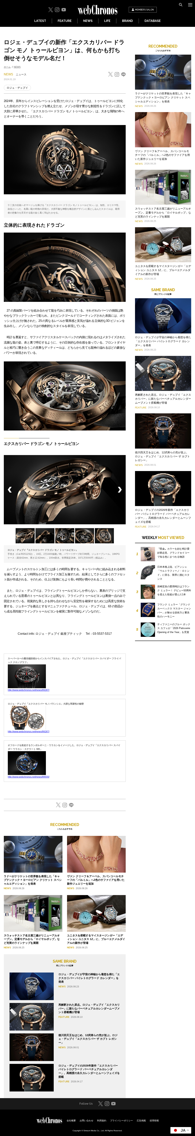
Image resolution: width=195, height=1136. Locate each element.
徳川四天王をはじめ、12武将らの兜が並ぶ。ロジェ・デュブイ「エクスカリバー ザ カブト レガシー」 (87, 1039)
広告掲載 (141, 1120)
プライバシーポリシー (121, 1120)
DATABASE (153, 21)
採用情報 (154, 1120)
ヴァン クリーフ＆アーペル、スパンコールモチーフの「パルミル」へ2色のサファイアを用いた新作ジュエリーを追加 (96, 880)
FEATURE (65, 21)
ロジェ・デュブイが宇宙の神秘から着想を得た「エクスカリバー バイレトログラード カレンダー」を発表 (89, 978)
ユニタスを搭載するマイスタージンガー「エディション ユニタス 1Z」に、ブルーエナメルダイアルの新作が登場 (96, 939)
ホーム (7, 67)
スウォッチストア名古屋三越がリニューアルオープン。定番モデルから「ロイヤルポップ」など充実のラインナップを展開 (32, 939)
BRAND (127, 21)
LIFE (107, 21)
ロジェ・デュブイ (17, 87)
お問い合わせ (86, 1120)
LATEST (40, 21)
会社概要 (71, 1120)
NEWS (88, 21)
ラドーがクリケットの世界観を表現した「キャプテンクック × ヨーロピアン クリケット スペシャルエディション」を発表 (33, 880)
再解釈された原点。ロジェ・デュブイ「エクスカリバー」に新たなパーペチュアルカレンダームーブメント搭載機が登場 (89, 1008)
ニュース (21, 74)
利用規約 (101, 1120)
